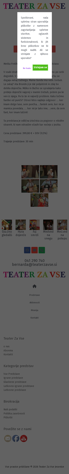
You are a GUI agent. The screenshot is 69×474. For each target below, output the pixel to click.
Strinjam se (40, 67)
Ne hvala (27, 68)
